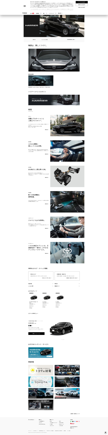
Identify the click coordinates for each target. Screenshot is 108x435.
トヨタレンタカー (52, 425)
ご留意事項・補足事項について (74, 413)
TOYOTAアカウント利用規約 (50, 430)
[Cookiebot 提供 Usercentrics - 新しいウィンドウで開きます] (24, 13)
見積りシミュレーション (36, 333)
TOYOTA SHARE (61, 422)
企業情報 (65, 430)
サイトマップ (30, 430)
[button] (105, 433)
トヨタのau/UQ (61, 425)
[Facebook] (75, 421)
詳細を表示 (59, 13)
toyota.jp (37, 3)
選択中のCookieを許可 (81, 4)
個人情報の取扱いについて (42, 430)
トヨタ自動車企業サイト (42, 421)
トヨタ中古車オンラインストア (53, 422)
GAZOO (51, 421)
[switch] (40, 13)
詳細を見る (46, 129)
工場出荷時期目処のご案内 (70, 39)
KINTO (60, 421)
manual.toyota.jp (42, 3)
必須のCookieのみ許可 (81, 7)
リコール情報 (68, 430)
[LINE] (71, 421)
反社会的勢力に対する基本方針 (58, 430)
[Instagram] (79, 421)
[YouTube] (77, 421)
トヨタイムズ (40, 422)
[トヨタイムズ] (72, 423)
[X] (73, 421)
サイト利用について (35, 430)
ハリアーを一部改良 (45, 39)
